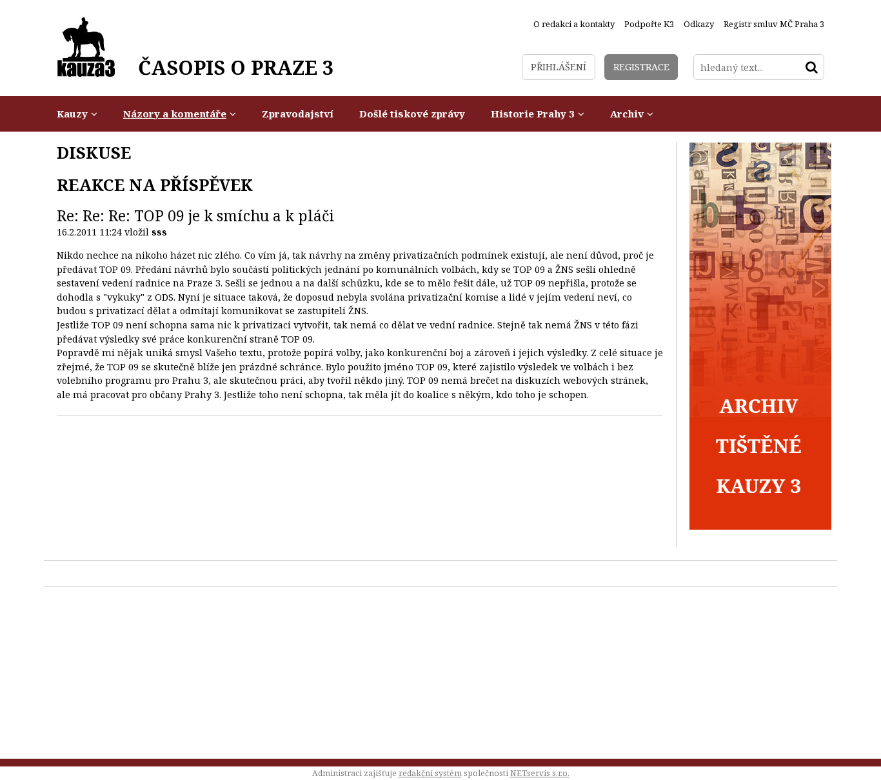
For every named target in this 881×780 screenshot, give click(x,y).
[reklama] (760, 526)
